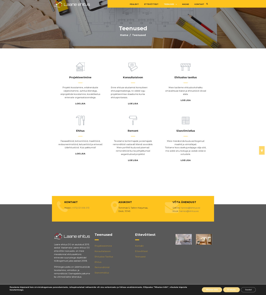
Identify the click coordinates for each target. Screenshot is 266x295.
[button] (207, 4)
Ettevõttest (151, 4)
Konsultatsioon (103, 251)
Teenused (169, 4)
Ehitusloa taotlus (104, 256)
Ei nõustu (231, 289)
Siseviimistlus (102, 272)
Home (124, 35)
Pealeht (134, 4)
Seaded (248, 289)
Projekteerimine (103, 246)
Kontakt (199, 4)
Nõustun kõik (212, 289)
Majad (185, 4)
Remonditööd (102, 267)
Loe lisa (80, 103)
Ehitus (98, 262)
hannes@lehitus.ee (190, 208)
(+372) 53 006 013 (80, 208)
